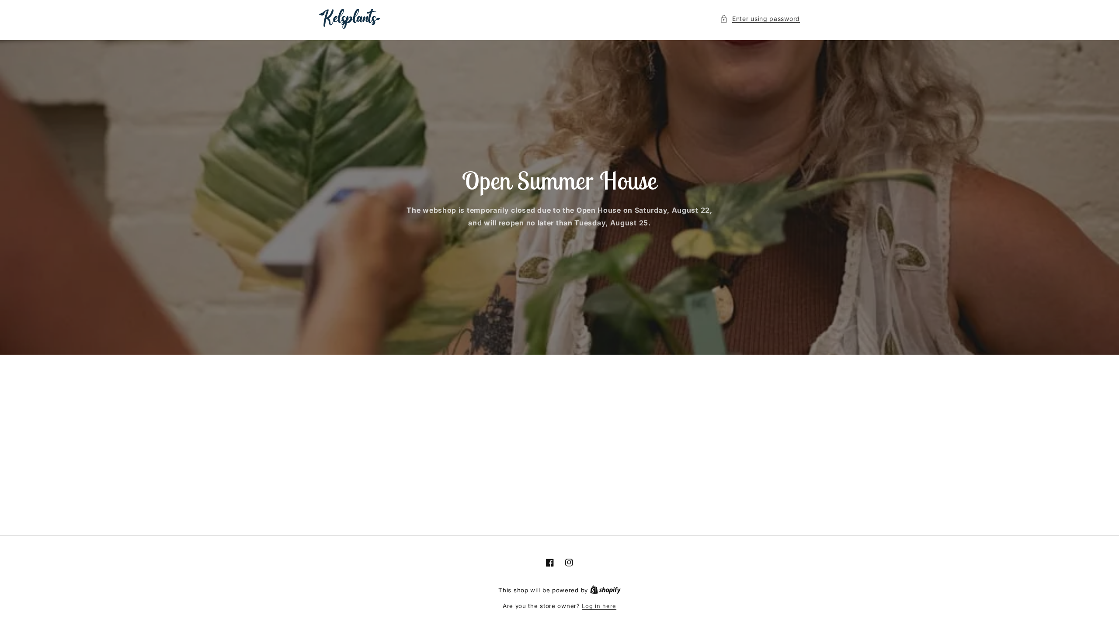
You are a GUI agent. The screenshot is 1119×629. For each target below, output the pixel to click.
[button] (760, 18)
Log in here (599, 605)
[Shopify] (605, 590)
